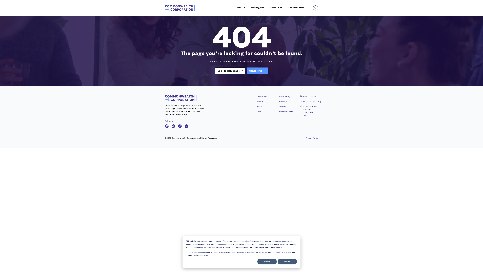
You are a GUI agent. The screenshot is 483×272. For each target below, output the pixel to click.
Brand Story (284, 96)
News (259, 106)
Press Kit (282, 101)
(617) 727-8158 (308, 96)
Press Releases (285, 111)
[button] (247, 8)
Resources (262, 96)
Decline (287, 261)
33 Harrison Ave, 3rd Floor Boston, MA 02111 (310, 110)
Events (260, 101)
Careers (282, 106)
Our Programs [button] (257, 7)
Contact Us (255, 70)
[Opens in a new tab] (167, 126)
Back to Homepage (228, 70)
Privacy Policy (312, 138)
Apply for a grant (296, 7)
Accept (267, 261)
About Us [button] (241, 7)
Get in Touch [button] (276, 7)
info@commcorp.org (310, 101)
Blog (259, 111)
